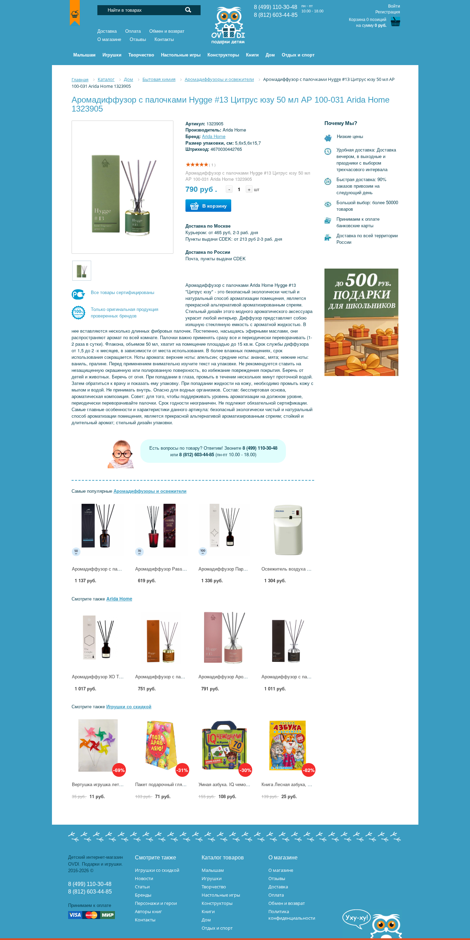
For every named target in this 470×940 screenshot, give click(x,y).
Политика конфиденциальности (291, 914)
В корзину (214, 205)
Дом (206, 920)
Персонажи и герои (156, 903)
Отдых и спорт (217, 928)
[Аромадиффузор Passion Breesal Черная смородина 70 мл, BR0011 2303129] (161, 530)
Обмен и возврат (166, 31)
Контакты (164, 39)
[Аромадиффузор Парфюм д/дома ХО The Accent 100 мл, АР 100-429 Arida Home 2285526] (225, 530)
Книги (208, 911)
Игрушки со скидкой (128, 706)
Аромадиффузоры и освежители (150, 491)
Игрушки (212, 878)
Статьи (142, 887)
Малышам (213, 870)
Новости (144, 878)
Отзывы (138, 39)
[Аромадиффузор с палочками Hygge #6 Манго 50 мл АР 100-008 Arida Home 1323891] (161, 637)
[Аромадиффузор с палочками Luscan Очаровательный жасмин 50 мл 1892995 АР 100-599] (98, 530)
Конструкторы (217, 903)
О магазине (109, 39)
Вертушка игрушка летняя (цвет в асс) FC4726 (120, 784)
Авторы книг (148, 911)
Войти (394, 6)
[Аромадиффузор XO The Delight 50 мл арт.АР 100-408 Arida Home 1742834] (98, 637)
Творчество (214, 887)
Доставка (107, 31)
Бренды (143, 895)
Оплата (133, 31)
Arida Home (213, 136)
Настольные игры (221, 895)
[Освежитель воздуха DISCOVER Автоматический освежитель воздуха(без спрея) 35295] (287, 530)
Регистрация (387, 12)
